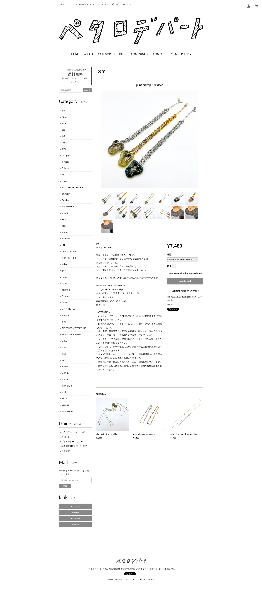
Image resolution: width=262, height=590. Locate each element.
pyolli (64, 283)
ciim (64, 130)
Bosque (65, 296)
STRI (64, 123)
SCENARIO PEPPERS (72, 187)
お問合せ (65, 437)
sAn (63, 110)
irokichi (65, 366)
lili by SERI (67, 386)
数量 (169, 266)
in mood (65, 162)
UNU (64, 245)
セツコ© (66, 194)
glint (64, 270)
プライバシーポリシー (72, 441)
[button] (106, 54)
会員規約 (65, 451)
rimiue (65, 181)
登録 (65, 486)
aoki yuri (66, 290)
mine (64, 322)
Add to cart (185, 281)
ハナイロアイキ (69, 258)
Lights (64, 277)
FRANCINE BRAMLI (71, 334)
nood (64, 226)
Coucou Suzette (69, 251)
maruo (65, 232)
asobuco (66, 238)
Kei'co (64, 264)
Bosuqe (65, 405)
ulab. (64, 354)
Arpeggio (66, 155)
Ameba (75, 524)
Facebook (75, 518)
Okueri (65, 302)
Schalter (66, 168)
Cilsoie (65, 117)
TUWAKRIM (67, 411)
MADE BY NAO (69, 309)
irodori (65, 213)
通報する (170, 305)
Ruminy (65, 200)
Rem (64, 219)
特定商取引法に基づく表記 (74, 446)
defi (63, 136)
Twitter (75, 512)
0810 (64, 149)
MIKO (64, 341)
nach (64, 392)
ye (63, 174)
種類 (169, 254)
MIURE (65, 373)
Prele (64, 142)
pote (64, 347)
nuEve (65, 379)
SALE (64, 398)
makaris (65, 315)
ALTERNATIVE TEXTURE (74, 328)
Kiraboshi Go (68, 206)
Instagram (75, 506)
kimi (64, 360)
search (87, 90)
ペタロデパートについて (73, 432)
